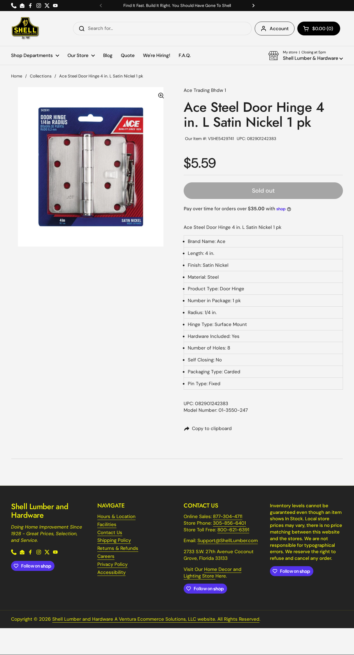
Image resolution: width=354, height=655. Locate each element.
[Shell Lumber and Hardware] (25, 28)
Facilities (106, 524)
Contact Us (109, 532)
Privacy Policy (112, 564)
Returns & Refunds (117, 548)
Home (16, 76)
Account (279, 28)
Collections (40, 76)
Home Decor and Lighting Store (212, 572)
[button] (318, 28)
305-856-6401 (229, 523)
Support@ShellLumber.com (227, 540)
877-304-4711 (227, 516)
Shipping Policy (114, 540)
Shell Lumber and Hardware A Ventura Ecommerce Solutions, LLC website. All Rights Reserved (155, 619)
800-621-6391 (233, 530)
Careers (105, 556)
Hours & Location (116, 516)
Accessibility (111, 572)
